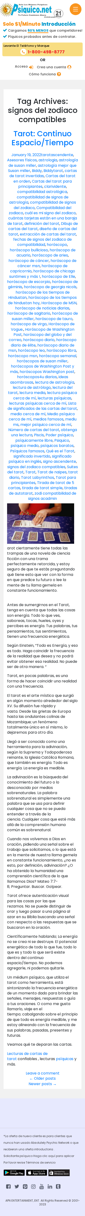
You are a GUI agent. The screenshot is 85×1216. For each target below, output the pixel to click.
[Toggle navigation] (75, 9)
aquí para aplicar (61, 1156)
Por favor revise (15, 1162)
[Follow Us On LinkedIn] (50, 1186)
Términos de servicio (40, 1162)
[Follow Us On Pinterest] (25, 1186)
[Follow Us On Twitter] (16, 1186)
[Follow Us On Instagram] (33, 1186)
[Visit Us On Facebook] (8, 1186)
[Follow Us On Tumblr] (58, 1186)
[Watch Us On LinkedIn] (41, 1186)
